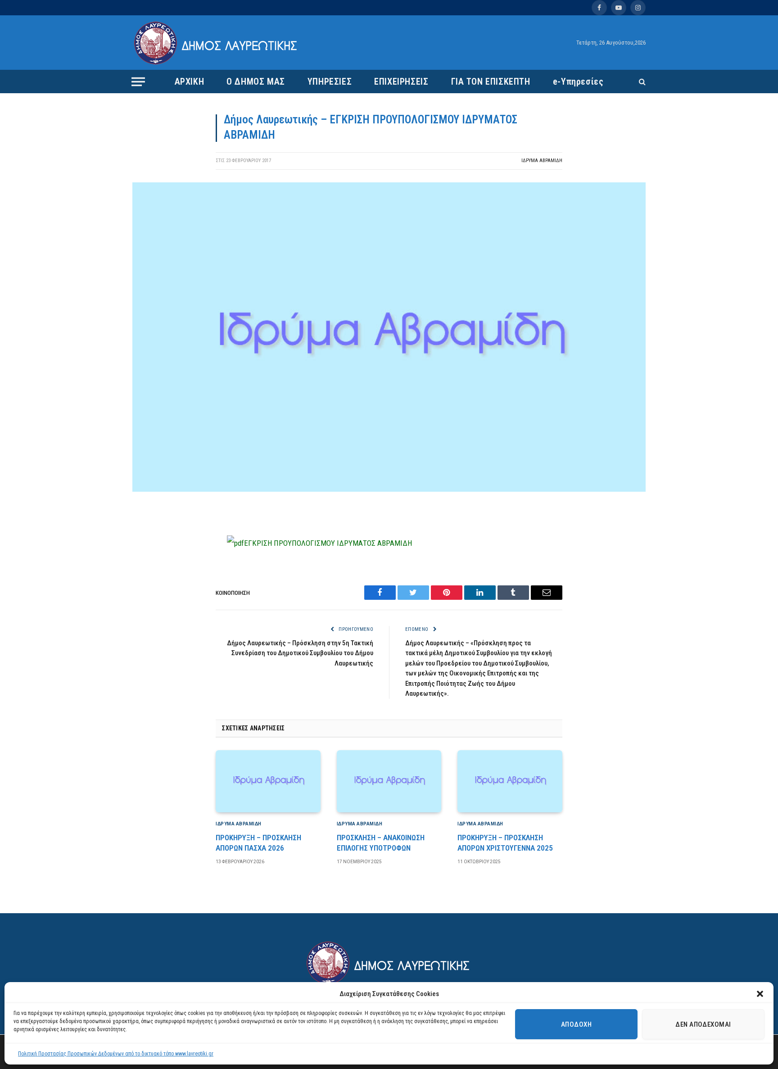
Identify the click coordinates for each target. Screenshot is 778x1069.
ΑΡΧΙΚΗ (189, 81)
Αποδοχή (576, 1024)
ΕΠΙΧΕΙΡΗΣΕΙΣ (401, 81)
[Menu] (138, 81)
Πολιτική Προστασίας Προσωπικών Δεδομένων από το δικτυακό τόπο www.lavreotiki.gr (115, 1054)
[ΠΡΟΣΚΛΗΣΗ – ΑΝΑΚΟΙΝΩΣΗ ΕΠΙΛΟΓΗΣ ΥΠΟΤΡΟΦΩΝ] (389, 781)
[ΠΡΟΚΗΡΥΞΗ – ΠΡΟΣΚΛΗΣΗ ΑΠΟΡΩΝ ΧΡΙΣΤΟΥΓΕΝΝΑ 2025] (509, 781)
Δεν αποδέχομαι (703, 1024)
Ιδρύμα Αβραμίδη (541, 160)
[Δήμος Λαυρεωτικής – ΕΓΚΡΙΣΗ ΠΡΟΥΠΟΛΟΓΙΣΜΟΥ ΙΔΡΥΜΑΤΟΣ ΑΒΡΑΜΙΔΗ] (389, 489)
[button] (759, 993)
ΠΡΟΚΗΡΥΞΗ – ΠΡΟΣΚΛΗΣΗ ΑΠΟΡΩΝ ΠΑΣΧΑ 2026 (258, 842)
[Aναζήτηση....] (641, 82)
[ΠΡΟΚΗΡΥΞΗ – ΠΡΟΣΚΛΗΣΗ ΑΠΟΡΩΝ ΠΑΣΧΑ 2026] (268, 781)
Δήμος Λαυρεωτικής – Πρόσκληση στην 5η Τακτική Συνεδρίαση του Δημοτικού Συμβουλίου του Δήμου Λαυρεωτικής (300, 653)
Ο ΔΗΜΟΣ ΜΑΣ (255, 81)
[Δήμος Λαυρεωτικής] (216, 43)
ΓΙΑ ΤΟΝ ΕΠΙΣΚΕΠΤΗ (490, 81)
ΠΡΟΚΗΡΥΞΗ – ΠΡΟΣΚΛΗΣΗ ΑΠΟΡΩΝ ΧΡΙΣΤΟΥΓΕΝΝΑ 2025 (505, 842)
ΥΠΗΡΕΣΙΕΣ (330, 81)
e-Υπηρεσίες (578, 81)
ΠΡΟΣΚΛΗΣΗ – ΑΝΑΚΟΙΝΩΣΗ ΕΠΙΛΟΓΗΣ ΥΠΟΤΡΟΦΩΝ (381, 842)
